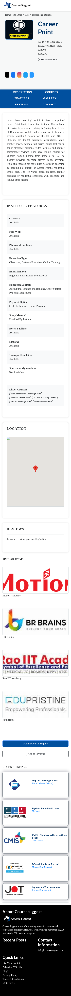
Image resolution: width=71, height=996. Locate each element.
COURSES (51, 92)
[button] (32, 74)
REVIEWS (21, 104)
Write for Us (8, 983)
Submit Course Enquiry (35, 743)
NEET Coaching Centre (21, 402)
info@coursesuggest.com (51, 950)
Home (8, 15)
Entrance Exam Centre (20, 398)
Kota (27, 15)
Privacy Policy (10, 975)
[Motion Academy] (35, 580)
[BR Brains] (35, 621)
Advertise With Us (12, 967)
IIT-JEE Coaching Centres (45, 398)
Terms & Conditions (13, 979)
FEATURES (22, 98)
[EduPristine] (35, 704)
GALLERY (49, 98)
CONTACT (49, 104)
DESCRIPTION (22, 92)
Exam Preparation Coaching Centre (26, 394)
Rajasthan (17, 15)
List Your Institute (11, 963)
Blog (5, 971)
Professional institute (42, 15)
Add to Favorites (36, 753)
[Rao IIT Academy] (35, 663)
